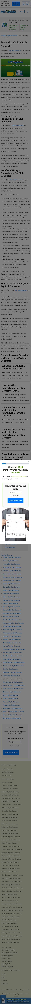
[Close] (28, 461)
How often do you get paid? (15, 487)
